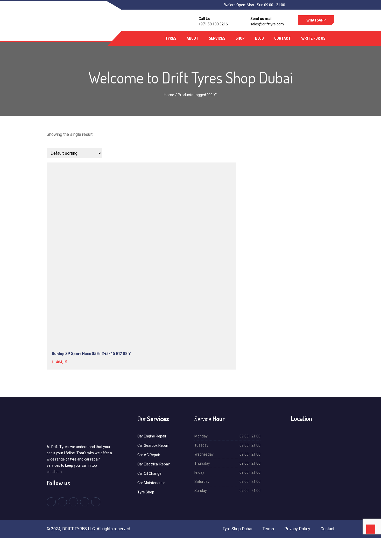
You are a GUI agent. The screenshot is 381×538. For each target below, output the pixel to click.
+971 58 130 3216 (213, 24)
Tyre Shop (145, 492)
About (193, 38)
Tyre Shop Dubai (237, 528)
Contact (282, 38)
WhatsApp (316, 20)
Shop (240, 38)
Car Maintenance (151, 483)
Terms (268, 528)
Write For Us (313, 38)
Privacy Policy (297, 528)
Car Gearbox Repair (153, 445)
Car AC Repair (148, 455)
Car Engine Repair (151, 436)
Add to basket (104, 229)
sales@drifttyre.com (267, 24)
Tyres (170, 38)
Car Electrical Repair (153, 464)
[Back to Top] (370, 529)
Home (169, 95)
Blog (259, 38)
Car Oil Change (149, 473)
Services (217, 38)
